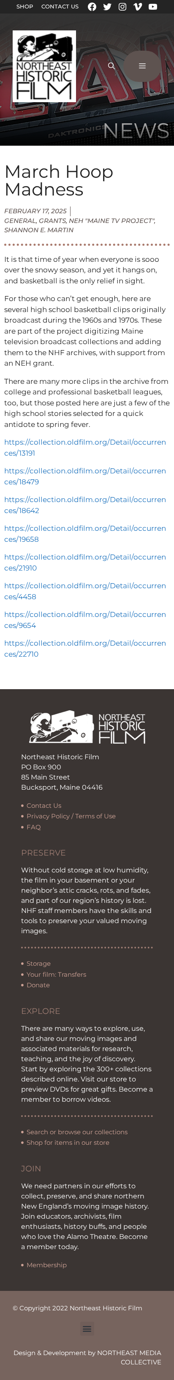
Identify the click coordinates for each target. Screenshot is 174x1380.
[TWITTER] (107, 7)
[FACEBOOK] (92, 7)
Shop (24, 6)
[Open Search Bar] (111, 66)
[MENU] (142, 66)
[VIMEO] (138, 7)
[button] (87, 1329)
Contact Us (60, 6)
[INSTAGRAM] (122, 7)
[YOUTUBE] (153, 7)
